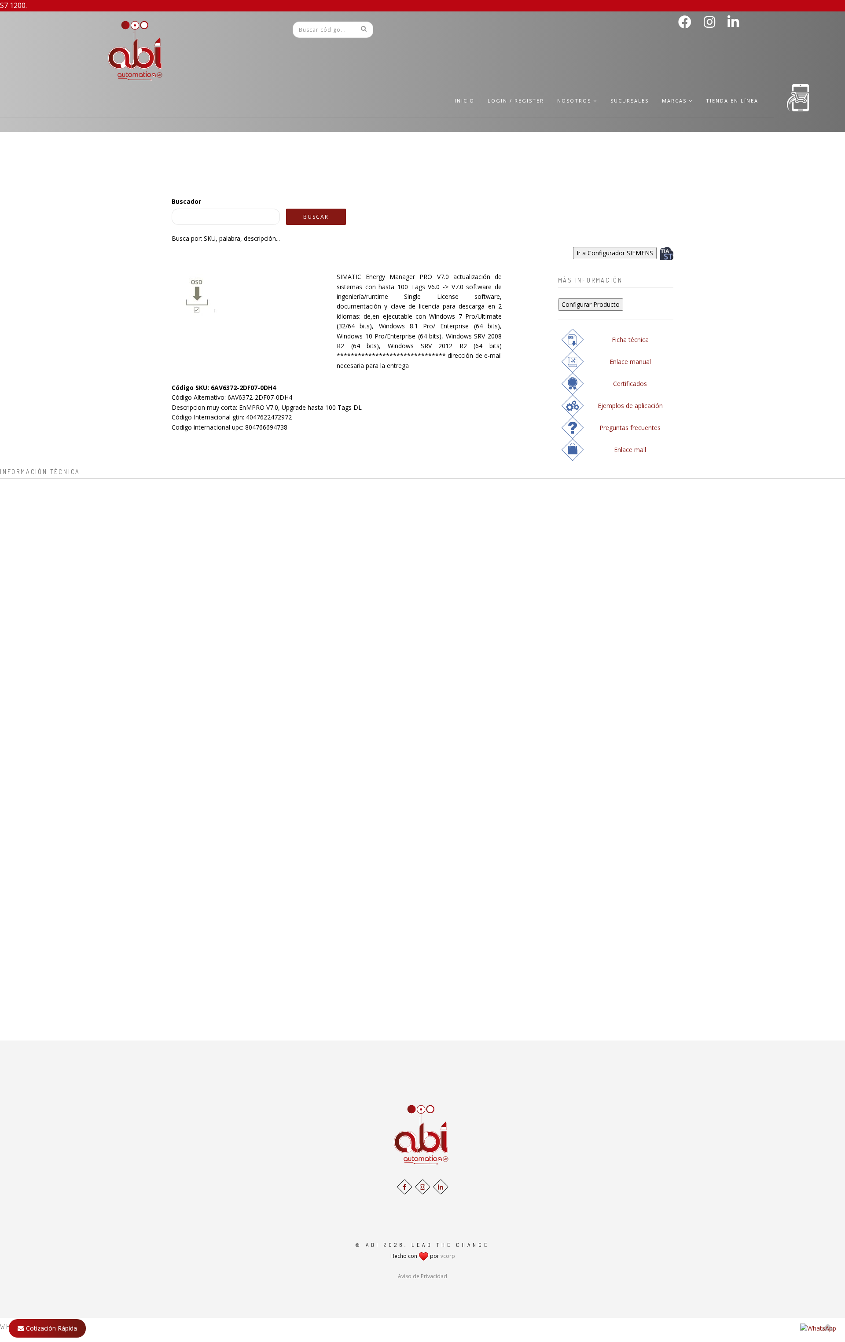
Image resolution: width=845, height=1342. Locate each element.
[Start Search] (363, 28)
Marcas (675, 100)
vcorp (448, 1256)
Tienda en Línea (732, 100)
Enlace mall (630, 449)
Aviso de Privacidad (422, 1276)
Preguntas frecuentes (630, 427)
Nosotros (575, 100)
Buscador (186, 201)
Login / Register (516, 100)
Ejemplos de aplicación (630, 405)
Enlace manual (630, 361)
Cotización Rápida (51, 1328)
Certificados (630, 383)
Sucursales (629, 100)
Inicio (464, 100)
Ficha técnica (630, 339)
